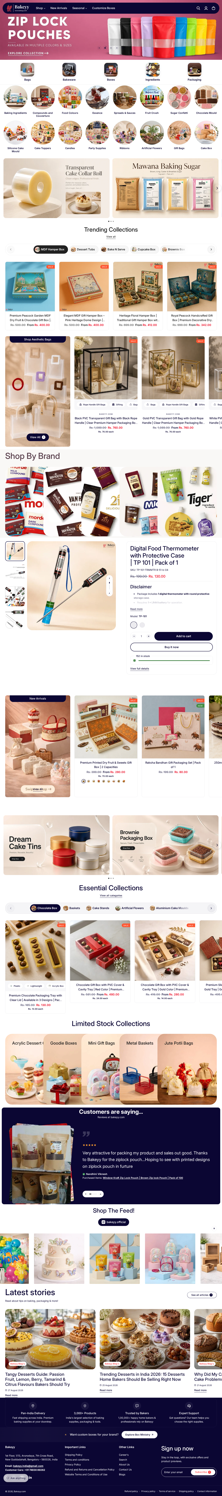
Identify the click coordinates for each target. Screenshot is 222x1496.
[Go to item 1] (99, 48)
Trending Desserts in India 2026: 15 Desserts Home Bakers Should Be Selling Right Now (142, 1377)
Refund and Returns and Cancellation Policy (89, 1469)
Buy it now (172, 647)
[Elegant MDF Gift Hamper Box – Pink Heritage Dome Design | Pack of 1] (84, 286)
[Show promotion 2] (111, 221)
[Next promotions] (217, 188)
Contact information (207, 1491)
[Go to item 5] (123, 48)
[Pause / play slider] (214, 1228)
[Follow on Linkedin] (30, 1477)
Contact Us (125, 1469)
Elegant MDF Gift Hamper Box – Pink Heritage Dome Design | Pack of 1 (84, 320)
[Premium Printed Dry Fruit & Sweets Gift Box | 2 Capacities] (106, 727)
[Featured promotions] (165, 845)
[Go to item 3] (111, 48)
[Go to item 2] (105, 48)
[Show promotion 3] (113, 221)
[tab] (50, 250)
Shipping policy (186, 1491)
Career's (124, 1454)
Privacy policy (148, 1491)
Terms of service (167, 1491)
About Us (124, 1464)
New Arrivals (58, 8)
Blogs (122, 1474)
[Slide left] (109, 578)
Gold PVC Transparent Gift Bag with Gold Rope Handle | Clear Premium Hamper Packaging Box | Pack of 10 (173, 422)
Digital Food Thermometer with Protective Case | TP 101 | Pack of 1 (164, 555)
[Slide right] (211, 249)
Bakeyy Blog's (17, 1363)
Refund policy (131, 1491)
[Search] (198, 8)
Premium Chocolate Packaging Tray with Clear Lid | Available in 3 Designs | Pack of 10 (35, 1000)
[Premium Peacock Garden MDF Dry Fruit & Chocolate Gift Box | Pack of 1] (30, 286)
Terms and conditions (77, 1459)
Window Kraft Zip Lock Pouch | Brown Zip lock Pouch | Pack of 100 (143, 1177)
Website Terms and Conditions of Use (86, 1474)
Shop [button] (39, 8)
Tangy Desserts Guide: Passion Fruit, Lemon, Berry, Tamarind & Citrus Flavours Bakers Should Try (37, 1379)
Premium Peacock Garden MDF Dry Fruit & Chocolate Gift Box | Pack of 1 (30, 320)
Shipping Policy (73, 1454)
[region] (111, 119)
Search (123, 1459)
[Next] (211, 1339)
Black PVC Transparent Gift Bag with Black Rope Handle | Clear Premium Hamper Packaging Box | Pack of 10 (106, 422)
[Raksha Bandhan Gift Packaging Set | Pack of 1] (173, 727)
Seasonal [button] (78, 8)
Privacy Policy (73, 1464)
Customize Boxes (103, 8)
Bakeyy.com (106, 414)
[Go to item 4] (117, 48)
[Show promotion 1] (108, 221)
